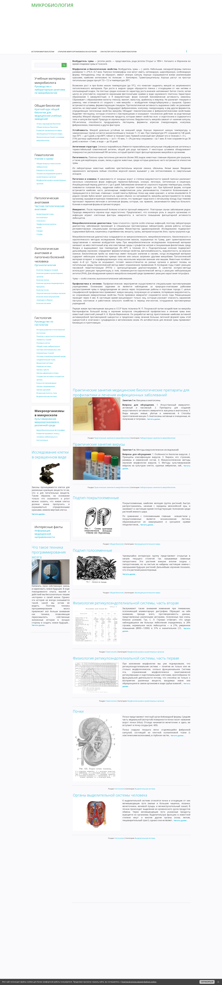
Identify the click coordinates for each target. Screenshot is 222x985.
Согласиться (207, 982)
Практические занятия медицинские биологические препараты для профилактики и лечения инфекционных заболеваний (131, 392)
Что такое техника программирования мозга (49, 552)
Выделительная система (145, 789)
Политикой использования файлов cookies (138, 982)
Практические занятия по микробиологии (111, 438)
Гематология (111, 652)
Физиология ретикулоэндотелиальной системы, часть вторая (126, 602)
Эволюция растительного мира (147, 544)
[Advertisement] (111, 29)
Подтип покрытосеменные (96, 497)
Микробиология (52, 5)
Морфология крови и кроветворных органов (145, 652)
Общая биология (116, 544)
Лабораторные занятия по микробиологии (157, 438)
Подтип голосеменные (92, 550)
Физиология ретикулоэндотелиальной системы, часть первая (126, 658)
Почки (78, 711)
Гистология (119, 789)
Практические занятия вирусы (99, 444)
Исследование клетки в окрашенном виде (50, 454)
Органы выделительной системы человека (110, 795)
